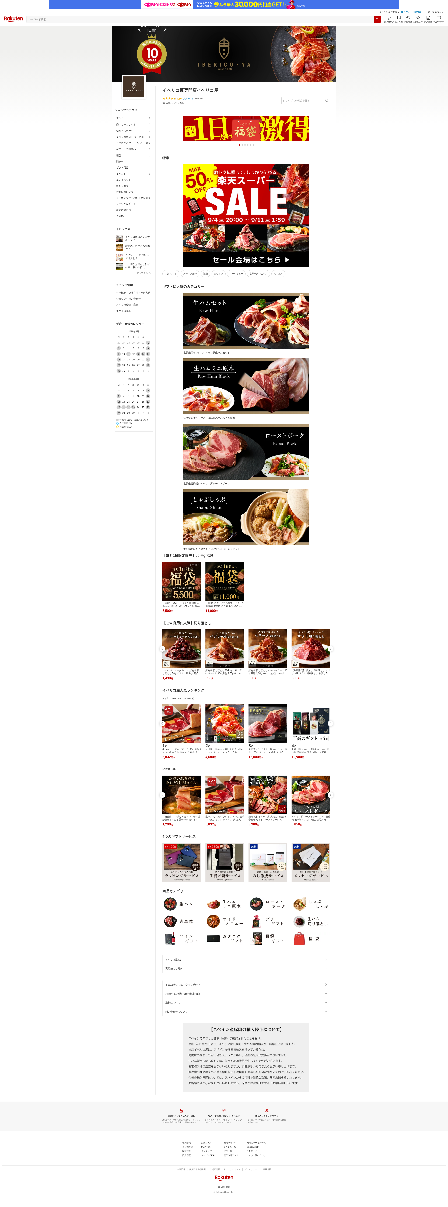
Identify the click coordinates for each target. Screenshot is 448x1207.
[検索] (377, 19)
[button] (436, 12)
